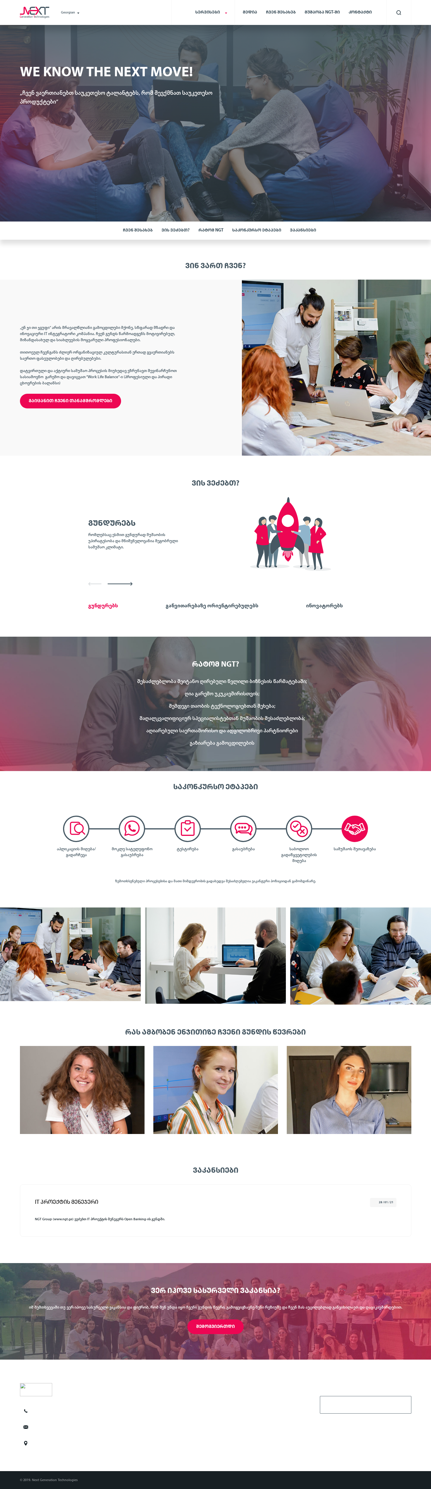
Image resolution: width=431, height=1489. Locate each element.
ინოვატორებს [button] (324, 606)
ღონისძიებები (231, 1438)
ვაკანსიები (303, 230)
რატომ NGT (210, 230)
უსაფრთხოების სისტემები (141, 1428)
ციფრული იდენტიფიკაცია (141, 1409)
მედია (250, 12)
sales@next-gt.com (54, 1427)
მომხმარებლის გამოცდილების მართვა (153, 1399)
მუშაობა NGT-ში (322, 12)
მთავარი (227, 1399)
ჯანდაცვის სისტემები (137, 1438)
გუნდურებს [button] (103, 606)
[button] (94, 583)
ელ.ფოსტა (334, 1404)
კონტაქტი (360, 12)
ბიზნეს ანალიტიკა (135, 1418)
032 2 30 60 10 (51, 1411)
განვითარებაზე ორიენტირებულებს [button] (212, 606)
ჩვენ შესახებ (281, 12)
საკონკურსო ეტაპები (256, 230)
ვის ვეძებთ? (176, 230)
